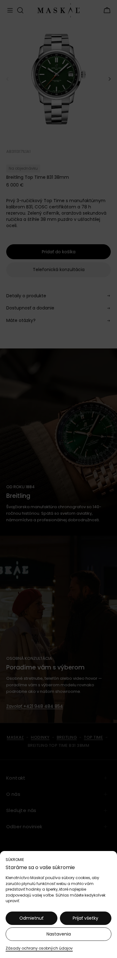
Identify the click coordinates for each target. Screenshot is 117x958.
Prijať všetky (85, 918)
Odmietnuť (31, 918)
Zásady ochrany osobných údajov (39, 948)
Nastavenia (58, 934)
